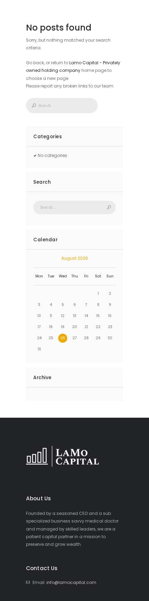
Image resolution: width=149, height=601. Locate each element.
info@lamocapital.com (71, 582)
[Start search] (32, 105)
